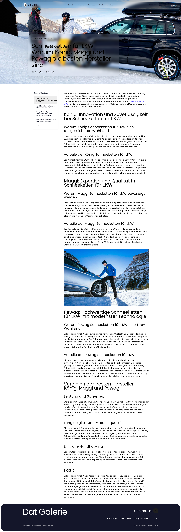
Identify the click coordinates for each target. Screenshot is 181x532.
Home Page (112, 518)
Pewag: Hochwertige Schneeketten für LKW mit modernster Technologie (44, 113)
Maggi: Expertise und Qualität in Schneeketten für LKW (45, 107)
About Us (137, 526)
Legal (156, 526)
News (122, 518)
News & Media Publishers (43, 38)
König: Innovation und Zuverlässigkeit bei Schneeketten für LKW (46, 100)
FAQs (129, 518)
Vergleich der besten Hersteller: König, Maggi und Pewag (46, 120)
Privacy (144, 526)
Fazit (37, 125)
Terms (150, 526)
